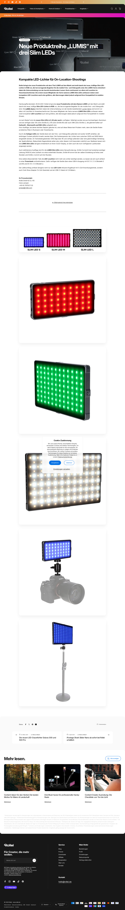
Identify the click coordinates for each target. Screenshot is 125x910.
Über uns (62, 863)
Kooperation (62, 860)
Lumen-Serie (86, 109)
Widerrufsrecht (7, 904)
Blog (60, 849)
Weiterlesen (7, 802)
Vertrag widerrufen (85, 860)
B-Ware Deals (7, 15)
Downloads (62, 854)
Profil (81, 852)
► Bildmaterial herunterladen (62, 202)
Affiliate (61, 857)
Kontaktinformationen (9, 907)
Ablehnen (69, 463)
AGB (24, 904)
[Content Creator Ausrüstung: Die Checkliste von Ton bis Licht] (103, 777)
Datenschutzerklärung (65, 457)
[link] (65, 882)
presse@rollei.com (25, 188)
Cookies (17, 907)
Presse (61, 852)
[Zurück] (41, 2)
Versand (28, 904)
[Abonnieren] (34, 860)
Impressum (33, 904)
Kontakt (61, 865)
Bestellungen (83, 849)
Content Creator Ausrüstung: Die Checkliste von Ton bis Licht (98, 796)
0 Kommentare (102, 724)
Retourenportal (84, 857)
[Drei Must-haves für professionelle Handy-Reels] (62, 777)
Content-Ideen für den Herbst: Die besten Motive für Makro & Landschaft (21, 796)
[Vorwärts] (83, 2)
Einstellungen (83, 854)
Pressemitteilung (24, 39)
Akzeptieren (55, 463)
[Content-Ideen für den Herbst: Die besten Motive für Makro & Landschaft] (22, 777)
